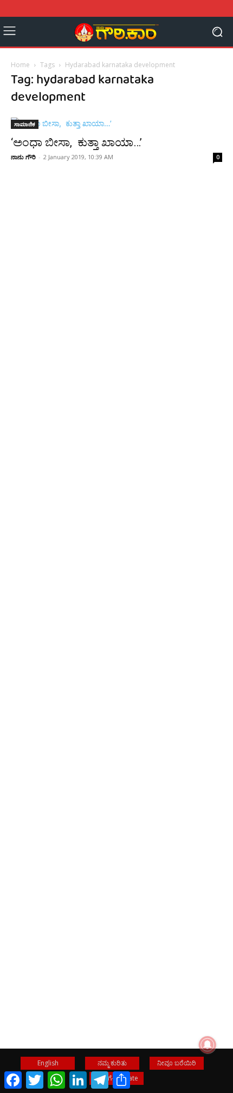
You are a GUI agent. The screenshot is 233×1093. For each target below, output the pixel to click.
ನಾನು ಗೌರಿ (23, 157)
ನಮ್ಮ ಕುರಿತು (112, 1063)
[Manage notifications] (207, 1044)
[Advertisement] (116, 349)
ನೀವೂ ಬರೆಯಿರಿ (176, 1063)
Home (20, 64)
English (48, 1063)
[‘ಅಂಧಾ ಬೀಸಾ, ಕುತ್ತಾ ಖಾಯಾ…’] (116, 123)
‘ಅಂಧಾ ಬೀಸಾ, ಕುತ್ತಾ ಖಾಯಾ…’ (76, 142)
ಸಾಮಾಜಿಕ (24, 124)
